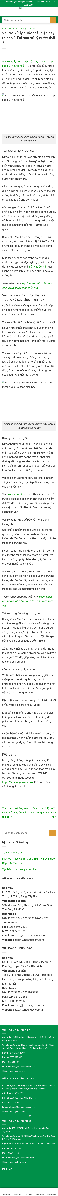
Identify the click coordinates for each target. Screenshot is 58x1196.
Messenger (40, 1194)
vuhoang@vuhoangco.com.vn (18, 1)
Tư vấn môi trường (13, 852)
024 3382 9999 (43, 1)
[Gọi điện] (29, 1190)
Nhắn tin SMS (51, 1194)
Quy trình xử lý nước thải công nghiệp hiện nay (43, 812)
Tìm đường (6, 1194)
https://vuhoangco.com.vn (13, 1071)
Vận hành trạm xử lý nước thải (19, 869)
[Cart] (54, 11)
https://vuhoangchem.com (14, 1162)
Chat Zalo (17, 1194)
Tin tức (32, 29)
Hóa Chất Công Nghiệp (14, 29)
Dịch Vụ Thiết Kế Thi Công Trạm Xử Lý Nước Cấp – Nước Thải (28, 861)
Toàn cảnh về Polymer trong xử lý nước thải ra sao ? (15, 812)
